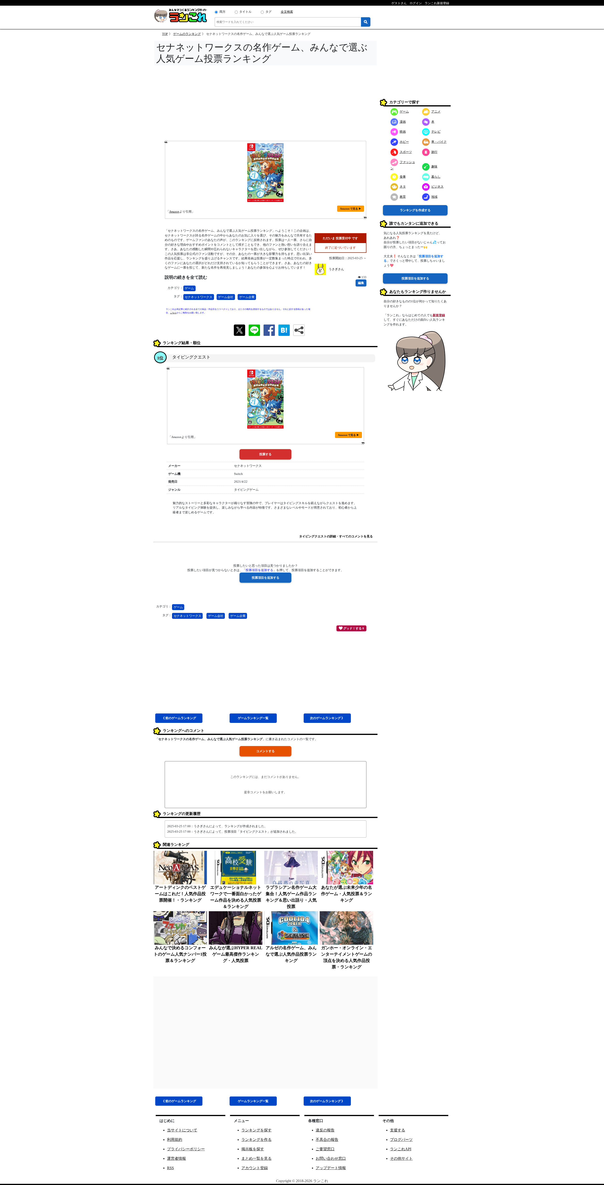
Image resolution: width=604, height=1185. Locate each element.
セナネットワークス (198, 297)
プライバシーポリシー (186, 1149)
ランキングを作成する (415, 210)
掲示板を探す (252, 1149)
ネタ (403, 186)
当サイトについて (182, 1130)
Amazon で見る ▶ (350, 208)
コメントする (265, 751)
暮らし (435, 176)
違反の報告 (325, 1130)
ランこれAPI (400, 1149)
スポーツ (406, 152)
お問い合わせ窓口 (331, 1158)
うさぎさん (336, 269)
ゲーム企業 (247, 297)
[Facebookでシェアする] (269, 330)
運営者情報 (176, 1158)
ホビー (404, 141)
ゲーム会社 (225, 297)
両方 (222, 11)
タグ (268, 11)
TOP (165, 34)
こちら (173, 313)
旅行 (434, 152)
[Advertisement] (265, 105)
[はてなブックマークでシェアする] (284, 330)
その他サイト (401, 1158)
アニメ (435, 111)
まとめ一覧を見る (256, 1158)
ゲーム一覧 (253, 718)
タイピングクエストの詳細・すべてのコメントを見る (336, 536)
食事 (403, 176)
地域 (434, 196)
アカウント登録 (254, 1168)
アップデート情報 (331, 1168)
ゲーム (189, 288)
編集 (361, 283)
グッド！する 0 (353, 628)
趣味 (434, 166)
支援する (397, 1130)
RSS (170, 1168)
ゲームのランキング (187, 34)
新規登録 (439, 315)
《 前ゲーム (179, 718)
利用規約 (174, 1140)
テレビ (435, 131)
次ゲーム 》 (327, 718)
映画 (403, 131)
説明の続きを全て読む (186, 277)
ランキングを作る (256, 1140)
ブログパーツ (401, 1140)
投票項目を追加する (415, 278)
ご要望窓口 (325, 1149)
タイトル (245, 11)
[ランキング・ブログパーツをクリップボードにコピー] (299, 330)
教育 (403, 196)
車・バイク (439, 141)
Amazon (174, 211)
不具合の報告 (327, 1140)
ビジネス (437, 186)
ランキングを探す (256, 1130)
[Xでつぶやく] (239, 330)
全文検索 (287, 11)
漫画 (403, 121)
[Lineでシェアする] (254, 330)
